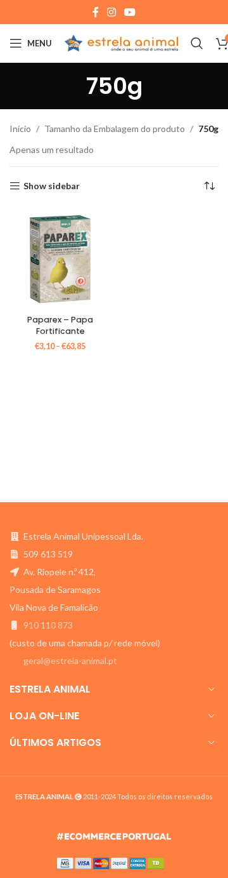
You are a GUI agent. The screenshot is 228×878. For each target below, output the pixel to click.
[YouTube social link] (130, 12)
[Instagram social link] (111, 12)
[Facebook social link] (95, 12)
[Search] (197, 43)
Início (20, 128)
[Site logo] (121, 42)
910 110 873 (48, 625)
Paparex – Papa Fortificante (60, 325)
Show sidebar (51, 186)
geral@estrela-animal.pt (70, 660)
